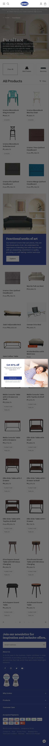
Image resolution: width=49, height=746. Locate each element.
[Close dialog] (46, 360)
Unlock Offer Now (12, 378)
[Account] (41, 4)
